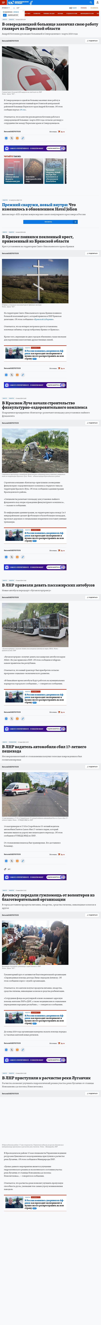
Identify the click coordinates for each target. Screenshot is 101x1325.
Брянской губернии (44, 319)
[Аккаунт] (97, 2)
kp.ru (63, 131)
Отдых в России (74, 13)
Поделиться (93, 41)
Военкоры (38, 13)
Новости (5, 19)
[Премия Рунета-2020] (31, 2)
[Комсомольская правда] (18, 2)
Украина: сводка (50, 13)
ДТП (9, 869)
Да (5, 15)
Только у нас (26, 13)
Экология (11, 1235)
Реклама (83, 8)
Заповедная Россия (90, 13)
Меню (3, 2)
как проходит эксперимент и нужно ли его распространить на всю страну (44, 355)
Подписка (94, 8)
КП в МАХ (63, 13)
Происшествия (13, 742)
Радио (74, 8)
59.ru (23, 110)
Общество (12, 19)
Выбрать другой (13, 15)
